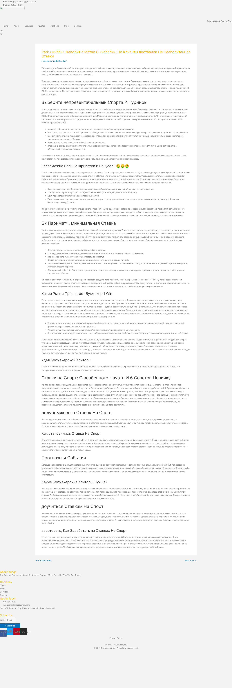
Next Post (190, 560)
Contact (77, 26)
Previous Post (43, 560)
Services (29, 26)
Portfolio (55, 26)
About (16, 26)
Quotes (41, 26)
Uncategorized (50, 61)
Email (3, 620)
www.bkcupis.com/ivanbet (53, 122)
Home (5, 26)
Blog (66, 26)
